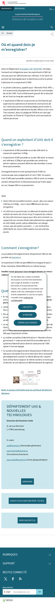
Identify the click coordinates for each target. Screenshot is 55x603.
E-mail (7, 591)
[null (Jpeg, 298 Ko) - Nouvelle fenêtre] (27, 378)
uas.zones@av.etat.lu (16, 459)
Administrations (20, 8)
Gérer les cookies (27, 322)
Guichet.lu (16, 257)
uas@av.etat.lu (13, 445)
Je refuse (27, 314)
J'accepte (27, 307)
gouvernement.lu (6, 8)
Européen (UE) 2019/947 (31, 69)
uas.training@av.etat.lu (17, 450)
